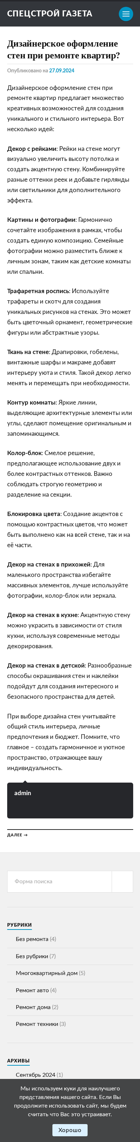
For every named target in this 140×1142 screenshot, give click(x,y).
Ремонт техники (37, 1024)
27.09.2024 (61, 70)
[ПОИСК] (122, 882)
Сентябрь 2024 (35, 1075)
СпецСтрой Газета (50, 14)
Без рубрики (32, 956)
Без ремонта (32, 939)
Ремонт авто (32, 990)
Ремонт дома (33, 1007)
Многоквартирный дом (47, 973)
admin (22, 793)
